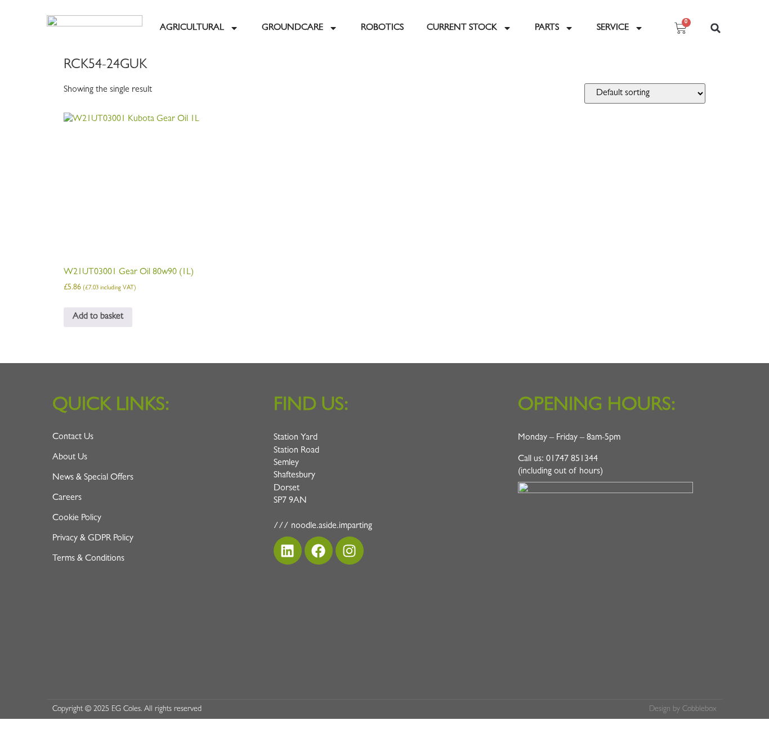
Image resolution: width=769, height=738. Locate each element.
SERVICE (613, 28)
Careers (67, 498)
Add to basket (98, 316)
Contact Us (72, 437)
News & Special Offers (92, 477)
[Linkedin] (288, 550)
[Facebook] (319, 550)
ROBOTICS (382, 28)
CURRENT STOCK (462, 28)
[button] (716, 28)
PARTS (547, 28)
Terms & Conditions (88, 558)
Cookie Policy (76, 518)
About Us (69, 457)
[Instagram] (350, 550)
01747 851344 (572, 459)
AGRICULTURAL (192, 28)
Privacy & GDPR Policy (92, 538)
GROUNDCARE (292, 28)
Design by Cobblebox (683, 709)
